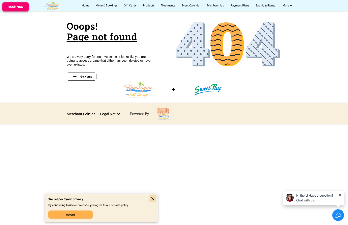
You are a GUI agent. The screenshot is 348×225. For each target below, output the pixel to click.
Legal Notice (110, 114)
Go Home (86, 76)
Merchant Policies (81, 114)
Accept (70, 214)
